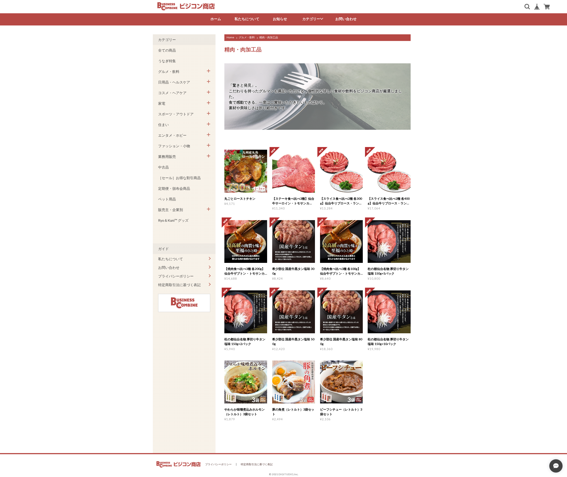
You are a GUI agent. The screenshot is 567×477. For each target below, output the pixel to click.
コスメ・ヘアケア (172, 93)
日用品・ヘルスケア (174, 82)
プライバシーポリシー (176, 276)
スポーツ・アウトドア (176, 114)
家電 (161, 103)
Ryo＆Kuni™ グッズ (173, 220)
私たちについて (247, 19)
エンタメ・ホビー (172, 135)
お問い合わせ (346, 19)
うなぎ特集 (167, 61)
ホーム (215, 19)
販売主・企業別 (170, 209)
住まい (163, 124)
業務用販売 (167, 156)
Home (230, 37)
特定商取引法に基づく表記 (179, 285)
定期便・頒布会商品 (174, 188)
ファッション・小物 (174, 146)
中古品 (163, 167)
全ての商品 (167, 50)
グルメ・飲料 (247, 37)
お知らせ (280, 19)
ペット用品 (167, 199)
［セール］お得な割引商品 (179, 178)
